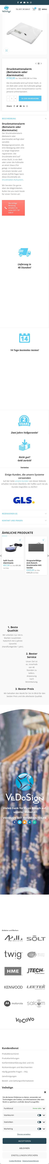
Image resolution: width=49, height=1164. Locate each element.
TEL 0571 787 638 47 (23, 9)
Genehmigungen (9, 1076)
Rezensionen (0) (9, 513)
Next (39, 500)
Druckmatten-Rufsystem (12, 179)
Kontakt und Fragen (12, 520)
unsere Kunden (22, 481)
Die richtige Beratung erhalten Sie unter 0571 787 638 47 (14, 208)
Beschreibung (9, 118)
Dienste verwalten (23, 1134)
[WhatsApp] (30, 2)
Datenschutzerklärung (30, 1161)
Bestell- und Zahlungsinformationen (18, 1081)
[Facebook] (18, 2)
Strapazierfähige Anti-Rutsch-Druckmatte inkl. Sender (34, 564)
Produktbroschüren (10, 1054)
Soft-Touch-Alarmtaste (8, 561)
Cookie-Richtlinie (15, 1161)
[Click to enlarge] (6, 50)
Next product (41, 63)
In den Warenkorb (30, 98)
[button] (45, 1092)
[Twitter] (21, 2)
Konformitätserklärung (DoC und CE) (18, 1063)
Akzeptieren (24, 1141)
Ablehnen (24, 1148)
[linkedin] (27, 2)
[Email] (24, 2)
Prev (8, 500)
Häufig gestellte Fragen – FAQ (15, 1071)
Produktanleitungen (10, 1058)
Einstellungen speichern (24, 1155)
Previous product (36, 63)
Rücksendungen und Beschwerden (17, 1067)
